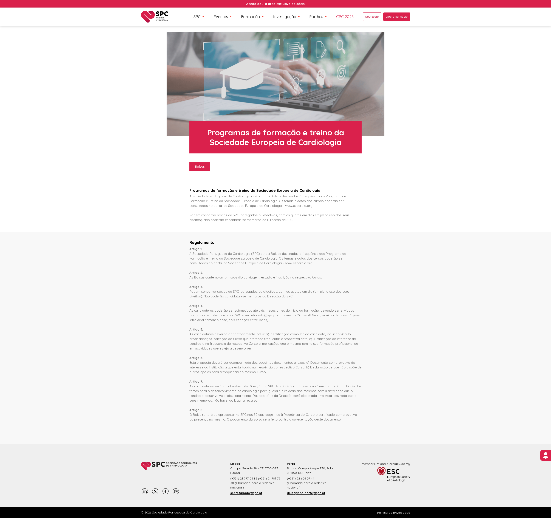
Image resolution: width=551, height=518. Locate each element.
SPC (197, 16)
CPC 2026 (345, 16)
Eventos (221, 16)
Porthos (316, 16)
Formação (250, 16)
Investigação (284, 16)
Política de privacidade (393, 513)
